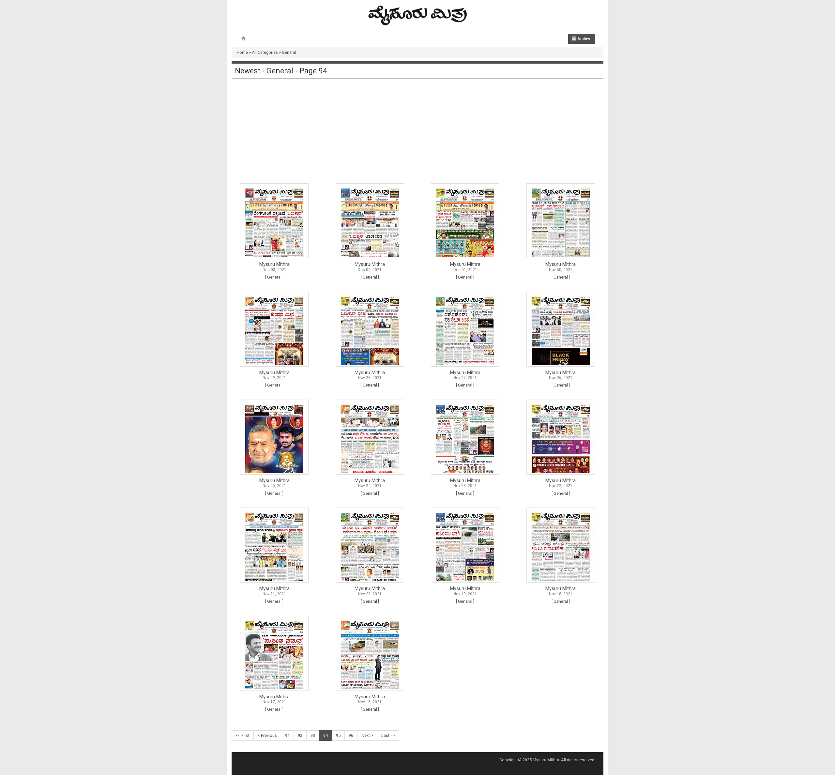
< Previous (267, 735)
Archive (583, 38)
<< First (243, 735)
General (289, 52)
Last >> (388, 735)
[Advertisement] (417, 131)
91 (287, 735)
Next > (367, 735)
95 (338, 735)
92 (300, 735)
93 (313, 735)
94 (325, 735)
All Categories (265, 52)
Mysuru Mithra (274, 264)
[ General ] (274, 277)
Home (242, 52)
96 (351, 735)
